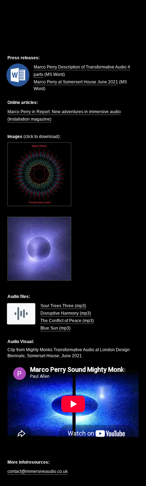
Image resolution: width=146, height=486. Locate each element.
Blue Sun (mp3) (55, 328)
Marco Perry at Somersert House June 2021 (76, 81)
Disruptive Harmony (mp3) (65, 313)
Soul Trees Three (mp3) (63, 305)
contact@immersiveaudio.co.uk (37, 471)
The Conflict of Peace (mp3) (67, 320)
